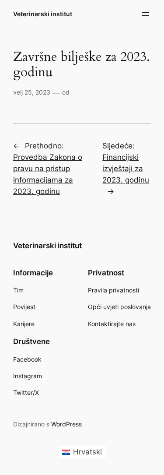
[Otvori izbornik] (145, 14)
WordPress (66, 424)
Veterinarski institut (42, 14)
